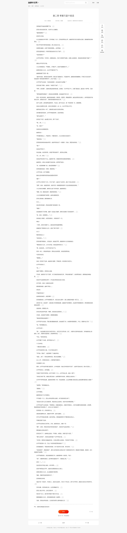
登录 (93, 2)
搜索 (86, 2)
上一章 (40, 522)
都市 (32, 6)
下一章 (87, 522)
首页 (29, 6)
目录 (63, 522)
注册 (98, 2)
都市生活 (37, 6)
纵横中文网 (32, 6)
